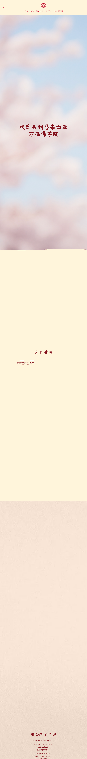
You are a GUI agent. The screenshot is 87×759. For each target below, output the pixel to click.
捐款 (55, 11)
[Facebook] (6, 7)
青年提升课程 (21, 363)
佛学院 (32, 11)
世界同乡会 (49, 11)
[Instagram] (3, 7)
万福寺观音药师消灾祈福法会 (25, 363)
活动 (43, 11)
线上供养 (38, 11)
